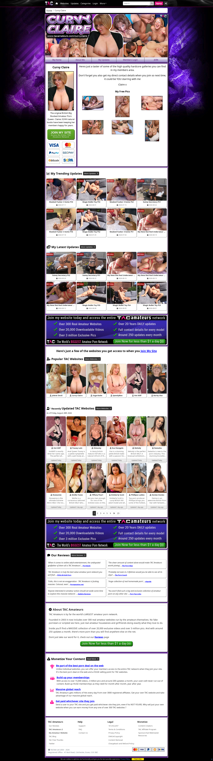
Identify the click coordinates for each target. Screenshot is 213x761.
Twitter (52, 743)
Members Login (130, 59)
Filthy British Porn (64, 575)
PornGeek (86, 566)
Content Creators (145, 726)
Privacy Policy (125, 759)
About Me (80, 59)
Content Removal (115, 740)
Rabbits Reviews (84, 594)
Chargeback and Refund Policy (121, 743)
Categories (86, 3)
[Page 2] (110, 513)
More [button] (102, 3)
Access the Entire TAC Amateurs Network (61, 134)
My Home (56, 59)
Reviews (99, 637)
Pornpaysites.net (77, 584)
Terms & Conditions (116, 729)
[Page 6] (114, 513)
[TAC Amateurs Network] (49, 3)
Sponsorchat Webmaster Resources (148, 734)
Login (95, 3)
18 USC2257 (113, 726)
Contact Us (83, 733)
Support (82, 726)
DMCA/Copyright (115, 736)
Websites (64, 3)
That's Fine (138, 759)
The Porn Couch (121, 575)
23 (118, 513)
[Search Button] (152, 3)
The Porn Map (127, 566)
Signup (159, 3)
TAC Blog (52, 736)
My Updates (104, 59)
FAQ (80, 729)
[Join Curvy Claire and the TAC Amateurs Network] (53, 145)
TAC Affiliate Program (147, 729)
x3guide (148, 581)
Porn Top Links (135, 594)
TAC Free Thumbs (56, 740)
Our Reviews (54, 726)
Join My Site (149, 351)
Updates (75, 3)
